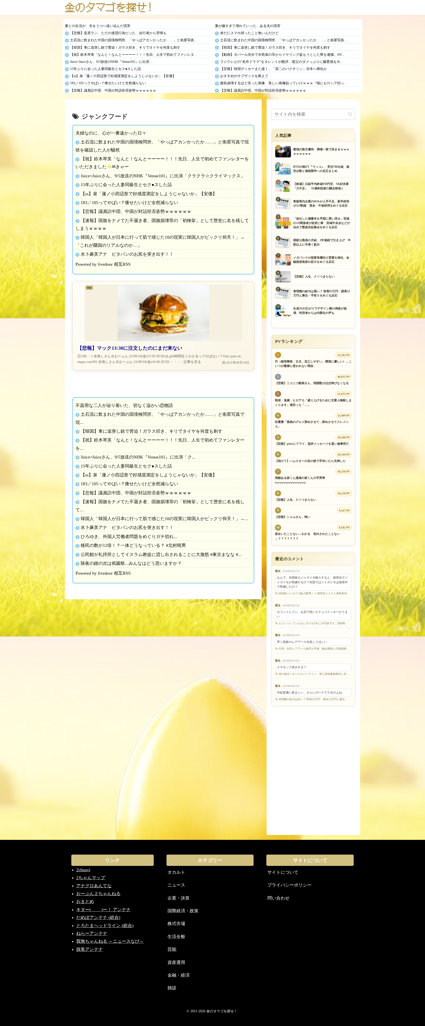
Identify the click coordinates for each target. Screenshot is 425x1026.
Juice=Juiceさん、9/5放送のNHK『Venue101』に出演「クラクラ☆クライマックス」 (163, 175)
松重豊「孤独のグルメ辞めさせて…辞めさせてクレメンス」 (312, 424)
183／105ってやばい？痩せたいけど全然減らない (108, 83)
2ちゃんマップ (90, 877)
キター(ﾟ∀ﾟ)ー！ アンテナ (103, 909)
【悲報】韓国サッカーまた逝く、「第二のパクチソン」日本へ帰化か (273, 69)
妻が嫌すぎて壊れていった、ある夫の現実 (247, 26)
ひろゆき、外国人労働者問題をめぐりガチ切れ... (129, 536)
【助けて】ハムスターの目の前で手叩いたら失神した (310, 461)
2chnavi (83, 869)
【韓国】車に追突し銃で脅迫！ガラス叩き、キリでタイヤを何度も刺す (125, 47)
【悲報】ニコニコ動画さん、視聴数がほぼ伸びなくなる (312, 383)
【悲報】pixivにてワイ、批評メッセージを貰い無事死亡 (312, 443)
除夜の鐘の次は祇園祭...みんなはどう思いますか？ (131, 563)
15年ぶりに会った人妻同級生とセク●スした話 (105, 69)
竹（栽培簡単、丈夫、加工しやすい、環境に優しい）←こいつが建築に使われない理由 (313, 364)
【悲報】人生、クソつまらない (295, 499)
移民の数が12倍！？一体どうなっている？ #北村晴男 (133, 545)
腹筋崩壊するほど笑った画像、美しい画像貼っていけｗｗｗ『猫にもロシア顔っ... (283, 83)
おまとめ (85, 901)
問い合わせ (278, 898)
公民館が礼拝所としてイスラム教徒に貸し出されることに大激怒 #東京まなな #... (161, 554)
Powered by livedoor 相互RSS (103, 264)
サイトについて (282, 872)
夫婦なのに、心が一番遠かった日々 (111, 133)
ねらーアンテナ (91, 933)
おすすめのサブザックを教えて (244, 76)
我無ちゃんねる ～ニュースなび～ (110, 941)
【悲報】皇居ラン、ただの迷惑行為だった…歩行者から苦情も (118, 33)
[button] (350, 114)
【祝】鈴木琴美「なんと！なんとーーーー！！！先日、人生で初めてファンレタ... (133, 54)
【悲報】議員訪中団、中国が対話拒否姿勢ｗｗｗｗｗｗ (113, 90)
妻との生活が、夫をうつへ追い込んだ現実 (97, 26)
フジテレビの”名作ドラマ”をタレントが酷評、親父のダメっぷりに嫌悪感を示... (281, 62)
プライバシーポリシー (289, 885)
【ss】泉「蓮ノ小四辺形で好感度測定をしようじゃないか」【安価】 (123, 76)
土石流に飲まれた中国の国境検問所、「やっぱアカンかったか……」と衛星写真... (133, 40)
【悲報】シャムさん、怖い (292, 517)
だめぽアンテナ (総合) (98, 917)
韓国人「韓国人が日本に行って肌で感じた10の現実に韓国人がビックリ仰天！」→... (164, 518)
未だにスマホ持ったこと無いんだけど (249, 33)
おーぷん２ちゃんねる (98, 893)
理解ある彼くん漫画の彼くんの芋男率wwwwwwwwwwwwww (300, 480)
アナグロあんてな (94, 885)
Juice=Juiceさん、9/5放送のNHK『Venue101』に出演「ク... (138, 457)
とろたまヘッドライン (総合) (105, 925)
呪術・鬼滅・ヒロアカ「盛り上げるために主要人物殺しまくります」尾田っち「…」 (313, 403)
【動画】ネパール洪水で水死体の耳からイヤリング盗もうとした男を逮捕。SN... (282, 54)
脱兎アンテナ (89, 949)
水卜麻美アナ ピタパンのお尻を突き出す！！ (127, 254)
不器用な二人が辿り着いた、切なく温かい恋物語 (124, 405)
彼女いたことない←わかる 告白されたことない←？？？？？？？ (307, 536)
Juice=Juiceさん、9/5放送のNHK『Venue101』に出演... (111, 62)
